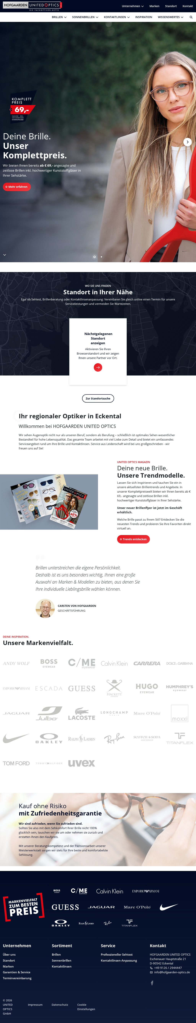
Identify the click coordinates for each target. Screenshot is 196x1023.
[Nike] (169, 907)
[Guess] (65, 907)
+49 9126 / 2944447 (168, 968)
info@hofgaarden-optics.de (172, 972)
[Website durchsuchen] (189, 17)
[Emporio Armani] (145, 891)
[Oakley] (61, 923)
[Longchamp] (114, 713)
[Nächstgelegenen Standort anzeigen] (98, 367)
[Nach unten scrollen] (4, 254)
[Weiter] (187, 142)
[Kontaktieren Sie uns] (188, 1000)
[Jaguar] (16, 713)
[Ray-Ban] (107, 923)
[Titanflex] (129, 923)
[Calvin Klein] (109, 891)
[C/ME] (79, 891)
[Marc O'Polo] (137, 907)
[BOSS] (57, 891)
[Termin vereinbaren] (188, 1012)
